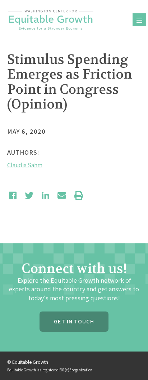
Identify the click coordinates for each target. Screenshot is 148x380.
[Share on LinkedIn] (45, 195)
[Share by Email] (61, 195)
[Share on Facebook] (13, 195)
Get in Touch (74, 321)
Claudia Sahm (24, 165)
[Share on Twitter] (29, 195)
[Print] (78, 195)
